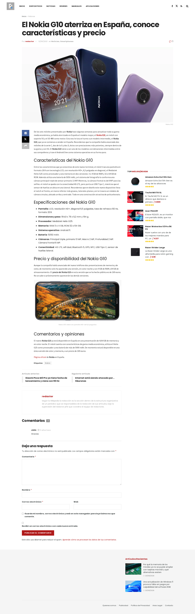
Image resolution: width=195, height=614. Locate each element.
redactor (29, 41)
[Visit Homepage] (10, 6)
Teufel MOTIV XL (153, 192)
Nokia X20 (100, 135)
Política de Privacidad (140, 605)
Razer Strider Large (155, 247)
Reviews (63, 6)
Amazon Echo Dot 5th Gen (158, 177)
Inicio (22, 6)
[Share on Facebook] (25, 133)
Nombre (27, 490)
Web (76, 501)
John (33, 430)
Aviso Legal (157, 605)
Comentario (29, 456)
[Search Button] (187, 6)
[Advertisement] (150, 146)
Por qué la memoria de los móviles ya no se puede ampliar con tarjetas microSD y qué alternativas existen (158, 568)
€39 (153, 257)
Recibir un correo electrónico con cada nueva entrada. (50, 526)
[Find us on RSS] (181, 6)
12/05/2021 (42, 41)
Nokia (47, 363)
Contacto (169, 605)
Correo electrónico (32, 501)
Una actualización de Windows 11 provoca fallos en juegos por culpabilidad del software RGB (158, 584)
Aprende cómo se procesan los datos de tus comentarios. (89, 539)
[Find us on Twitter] (177, 6)
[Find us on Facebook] (172, 6)
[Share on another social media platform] (25, 146)
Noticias (50, 6)
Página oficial (40, 357)
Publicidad (123, 605)
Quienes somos (109, 605)
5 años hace (45, 430)
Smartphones (66, 41)
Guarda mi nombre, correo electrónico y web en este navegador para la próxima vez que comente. (70, 515)
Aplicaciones (92, 6)
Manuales (77, 6)
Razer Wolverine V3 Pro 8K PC (158, 227)
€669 (157, 202)
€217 (156, 238)
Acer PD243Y (151, 211)
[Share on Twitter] (25, 139)
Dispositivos (35, 6)
